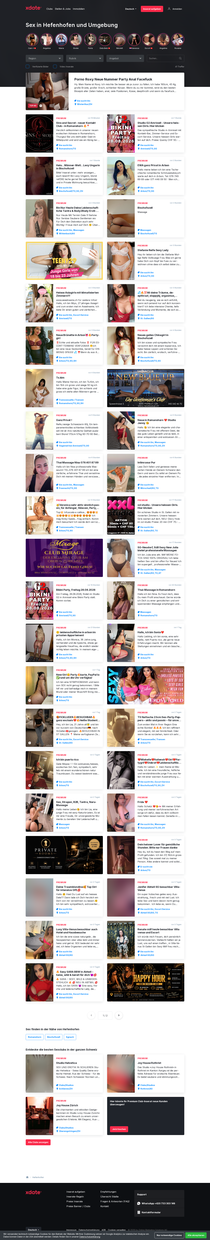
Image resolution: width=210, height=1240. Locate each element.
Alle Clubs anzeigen (38, 1142)
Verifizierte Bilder (40, 66)
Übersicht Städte (109, 1196)
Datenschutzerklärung (89, 1236)
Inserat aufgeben (152, 9)
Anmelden (177, 9)
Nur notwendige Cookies (169, 1235)
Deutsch (130, 9)
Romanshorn (34, 1037)
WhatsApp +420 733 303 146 (158, 1203)
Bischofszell (53, 1037)
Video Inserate (67, 66)
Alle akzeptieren (196, 1235)
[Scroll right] (180, 41)
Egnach (70, 1037)
